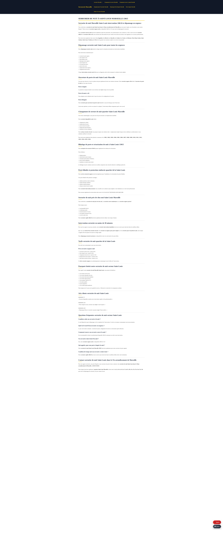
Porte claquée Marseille (130, 6)
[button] (102, 2)
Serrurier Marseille (97, 2)
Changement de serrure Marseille (111, 2)
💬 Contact (217, 526)
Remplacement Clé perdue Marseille (101, 6)
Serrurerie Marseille (85, 7)
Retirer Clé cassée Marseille (99, 11)
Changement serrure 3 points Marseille (127, 2)
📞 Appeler (217, 522)
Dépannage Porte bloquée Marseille (117, 6)
